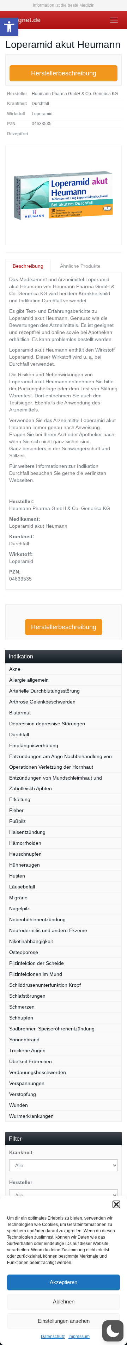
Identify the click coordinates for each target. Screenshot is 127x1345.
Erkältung (19, 799)
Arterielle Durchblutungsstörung (44, 691)
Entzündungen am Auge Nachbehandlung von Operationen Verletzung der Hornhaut (60, 762)
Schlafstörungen (27, 996)
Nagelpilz (19, 908)
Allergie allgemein (29, 680)
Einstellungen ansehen (64, 1321)
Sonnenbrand (24, 1039)
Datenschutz (53, 1336)
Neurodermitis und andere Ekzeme (48, 930)
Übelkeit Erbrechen (30, 1061)
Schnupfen (21, 1018)
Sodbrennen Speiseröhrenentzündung (52, 1028)
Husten (17, 876)
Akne (14, 669)
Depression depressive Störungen (47, 723)
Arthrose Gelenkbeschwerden (42, 702)
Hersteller (20, 1182)
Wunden (18, 1105)
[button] (9, 27)
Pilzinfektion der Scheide (36, 963)
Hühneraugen (24, 865)
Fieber (16, 810)
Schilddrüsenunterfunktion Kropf (45, 985)
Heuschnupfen (25, 854)
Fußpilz (17, 821)
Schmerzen (22, 1007)
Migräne (18, 897)
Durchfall (19, 734)
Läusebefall (22, 887)
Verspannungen (26, 1083)
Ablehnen (63, 1301)
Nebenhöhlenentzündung (37, 919)
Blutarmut (20, 712)
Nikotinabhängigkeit (31, 941)
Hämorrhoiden (25, 843)
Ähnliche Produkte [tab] (80, 266)
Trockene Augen (27, 1050)
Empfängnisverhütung (33, 745)
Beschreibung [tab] (28, 266)
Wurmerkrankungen (31, 1116)
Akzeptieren (63, 1282)
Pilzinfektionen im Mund (35, 974)
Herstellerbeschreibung (63, 73)
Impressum (79, 1336)
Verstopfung (22, 1094)
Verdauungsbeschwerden (37, 1072)
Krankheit (20, 1152)
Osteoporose (23, 952)
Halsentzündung (27, 832)
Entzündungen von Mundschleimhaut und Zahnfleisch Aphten (55, 783)
